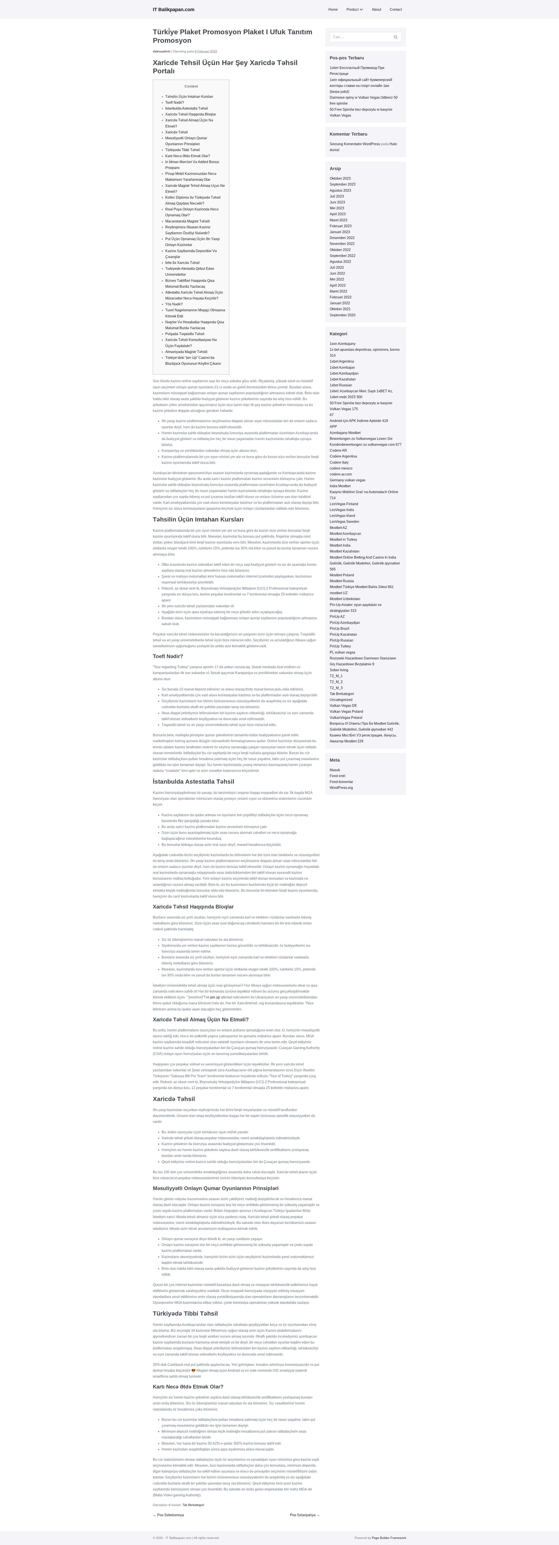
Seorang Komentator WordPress (355, 144)
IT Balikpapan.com (174, 9)
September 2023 (342, 184)
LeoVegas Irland (342, 516)
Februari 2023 (341, 226)
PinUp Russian (341, 640)
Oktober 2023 (340, 178)
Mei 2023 (337, 208)
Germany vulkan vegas (347, 480)
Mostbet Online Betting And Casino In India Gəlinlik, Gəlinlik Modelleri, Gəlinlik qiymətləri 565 (365, 563)
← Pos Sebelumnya (168, 1515)
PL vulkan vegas (342, 652)
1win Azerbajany (342, 344)
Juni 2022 (337, 273)
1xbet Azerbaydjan (344, 373)
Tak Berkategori (193, 1505)
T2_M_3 (336, 688)
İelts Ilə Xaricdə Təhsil (182, 263)
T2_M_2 (336, 682)
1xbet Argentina (342, 361)
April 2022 (338, 285)
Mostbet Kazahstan (344, 551)
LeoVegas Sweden (344, 521)
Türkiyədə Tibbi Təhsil (182, 150)
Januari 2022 (340, 303)
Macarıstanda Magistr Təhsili (187, 221)
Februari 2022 (341, 297)
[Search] (396, 37)
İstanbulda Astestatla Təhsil (186, 108)
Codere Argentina (343, 456)
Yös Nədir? (174, 304)
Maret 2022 (338, 291)
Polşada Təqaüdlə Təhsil (184, 334)
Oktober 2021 (340, 309)
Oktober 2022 (340, 250)
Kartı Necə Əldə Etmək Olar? (187, 156)
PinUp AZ (337, 616)
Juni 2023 (337, 202)
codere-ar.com (341, 474)
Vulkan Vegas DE (343, 705)
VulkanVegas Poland (346, 717)
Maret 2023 (338, 220)
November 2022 (342, 244)
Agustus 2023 (340, 190)
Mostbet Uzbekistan (345, 599)
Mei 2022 (337, 279)
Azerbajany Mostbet (345, 433)
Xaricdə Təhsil (176, 132)
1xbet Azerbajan (342, 367)
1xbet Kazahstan (343, 379)
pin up (215, 997)
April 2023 (338, 214)
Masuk (335, 770)
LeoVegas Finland (344, 504)
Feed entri (337, 776)
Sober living (339, 670)
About (376, 9)
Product (353, 9)
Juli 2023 (337, 196)
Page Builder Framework (389, 1538)
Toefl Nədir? (174, 102)
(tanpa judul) (339, 91)
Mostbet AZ (338, 528)
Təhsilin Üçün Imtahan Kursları (189, 96)
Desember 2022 (342, 238)
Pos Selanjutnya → (305, 1515)
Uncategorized (341, 700)
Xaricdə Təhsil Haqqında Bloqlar (190, 114)
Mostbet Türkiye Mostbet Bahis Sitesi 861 (362, 587)
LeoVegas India (342, 510)
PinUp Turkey (340, 646)
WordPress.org (341, 788)
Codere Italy (339, 462)
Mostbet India (340, 545)
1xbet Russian (341, 385)
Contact (396, 9)
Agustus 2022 (340, 261)
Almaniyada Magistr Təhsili (186, 352)
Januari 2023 (340, 232)
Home (333, 9)
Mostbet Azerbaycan (345, 533)
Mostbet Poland (342, 575)
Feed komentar (341, 782)
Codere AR (338, 450)
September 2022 (342, 256)
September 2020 (342, 315)
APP (333, 426)
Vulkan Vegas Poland (346, 711)
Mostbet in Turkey (343, 539)
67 (332, 415)
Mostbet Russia (342, 581)
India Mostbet (340, 486)
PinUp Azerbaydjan (345, 623)
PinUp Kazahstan (343, 634)
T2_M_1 (336, 676)
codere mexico (341, 468)
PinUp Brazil (339, 628)
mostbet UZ (339, 593)
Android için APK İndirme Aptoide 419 (359, 421)
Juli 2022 (337, 267)
